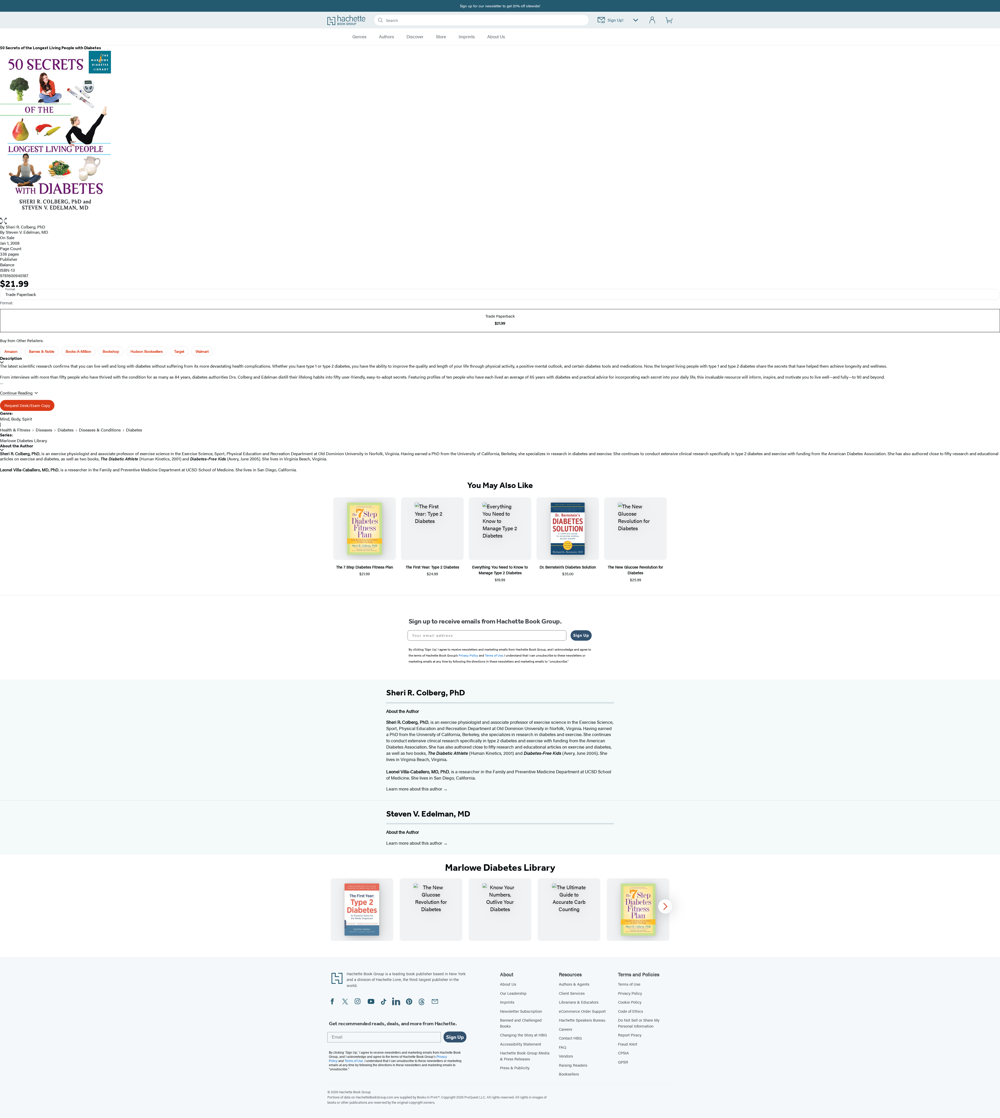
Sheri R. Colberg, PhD (25, 227)
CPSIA (623, 1052)
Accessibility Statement (520, 1044)
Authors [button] (386, 37)
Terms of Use (629, 984)
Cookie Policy (629, 1002)
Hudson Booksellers (146, 351)
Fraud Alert (627, 1044)
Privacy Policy (630, 993)
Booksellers (569, 1074)
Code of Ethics (630, 1011)
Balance (7, 265)
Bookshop (111, 351)
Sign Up (581, 635)
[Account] (652, 20)
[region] (500, 909)
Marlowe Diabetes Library (23, 440)
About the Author (16, 445)
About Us (508, 984)
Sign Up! (615, 20)
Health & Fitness (15, 430)
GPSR (623, 1062)
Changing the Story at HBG (523, 1034)
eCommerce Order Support (582, 1011)
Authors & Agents (574, 984)
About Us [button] (496, 37)
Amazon (10, 351)
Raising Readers (573, 1065)
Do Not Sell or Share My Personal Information (638, 1023)
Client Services (572, 993)
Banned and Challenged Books (521, 1023)
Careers (565, 1029)
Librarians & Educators (578, 1002)
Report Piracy (629, 1034)
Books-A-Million (78, 351)
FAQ (562, 1047)
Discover (415, 37)
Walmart (202, 351)
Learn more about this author (414, 789)
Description (11, 358)
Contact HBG (570, 1038)
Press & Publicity (514, 1067)
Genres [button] (359, 37)
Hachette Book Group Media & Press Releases (524, 1055)
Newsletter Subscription (521, 1011)
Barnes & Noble (41, 351)
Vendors (566, 1056)
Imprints (467, 37)
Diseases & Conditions (100, 430)
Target (179, 351)
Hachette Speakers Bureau (582, 1020)
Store (441, 37)
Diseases (44, 430)
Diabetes (66, 430)
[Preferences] (636, 20)
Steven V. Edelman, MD (428, 814)
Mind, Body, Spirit (16, 419)
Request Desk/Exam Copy (27, 405)
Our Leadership (513, 993)
